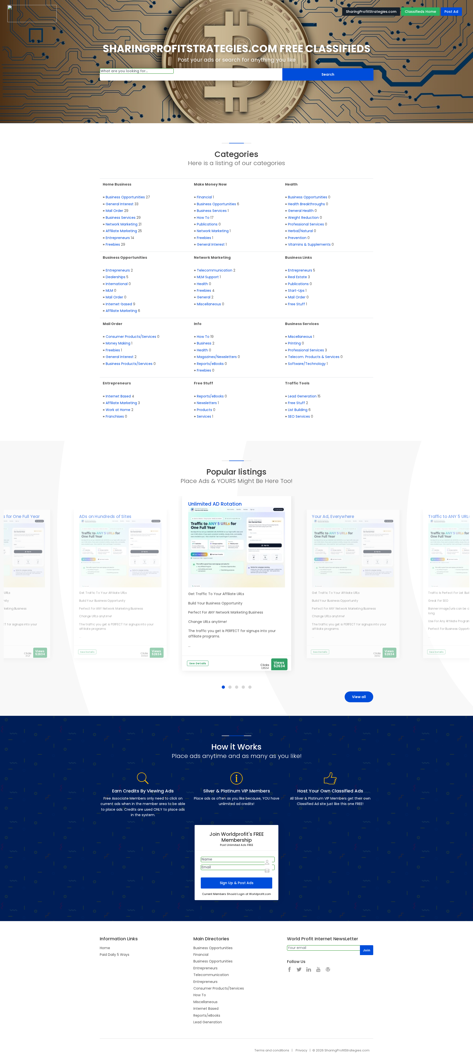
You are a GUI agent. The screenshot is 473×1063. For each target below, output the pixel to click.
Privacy (301, 1050)
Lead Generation (302, 396)
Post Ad (451, 11)
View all (359, 696)
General (203, 297)
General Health (301, 210)
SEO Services (299, 416)
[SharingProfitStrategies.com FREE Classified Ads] (32, 13)
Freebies (113, 244)
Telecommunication (214, 270)
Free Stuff (296, 304)
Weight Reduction (303, 217)
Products (204, 409)
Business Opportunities (125, 197)
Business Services (120, 217)
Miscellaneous (209, 304)
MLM (109, 290)
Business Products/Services (129, 363)
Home (105, 947)
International (117, 283)
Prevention (297, 237)
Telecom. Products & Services (313, 356)
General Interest (120, 204)
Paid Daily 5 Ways (114, 954)
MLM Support (208, 276)
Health (202, 283)
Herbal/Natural (300, 230)
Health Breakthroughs (306, 204)
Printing (294, 343)
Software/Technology (307, 363)
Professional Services (306, 224)
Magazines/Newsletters (217, 356)
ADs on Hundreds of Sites (105, 516)
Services (204, 416)
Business (204, 343)
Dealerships (115, 276)
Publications (207, 224)
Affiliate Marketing (121, 230)
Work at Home (118, 409)
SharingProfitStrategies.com (371, 11)
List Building (297, 409)
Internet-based (119, 304)
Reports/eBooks (210, 363)
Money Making (118, 343)
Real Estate (297, 276)
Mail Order (114, 210)
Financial (204, 197)
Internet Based (118, 396)
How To (203, 217)
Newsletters (207, 402)
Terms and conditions (271, 1050)
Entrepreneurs (118, 237)
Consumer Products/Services (131, 336)
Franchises (115, 416)
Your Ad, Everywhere (333, 516)
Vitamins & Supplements (309, 244)
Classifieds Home (420, 11)
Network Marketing (121, 224)
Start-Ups (296, 290)
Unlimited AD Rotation (215, 503)
